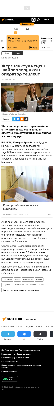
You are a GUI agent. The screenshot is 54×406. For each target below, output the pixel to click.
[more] (49, 214)
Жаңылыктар (28, 279)
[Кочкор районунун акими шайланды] (27, 184)
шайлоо (39, 279)
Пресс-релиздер (24, 354)
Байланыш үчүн (8, 354)
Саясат (19, 326)
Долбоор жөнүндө (9, 350)
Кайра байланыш (9, 371)
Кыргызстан (7, 279)
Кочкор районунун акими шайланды (20, 207)
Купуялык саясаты (9, 361)
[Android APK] (9, 379)
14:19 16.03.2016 (8, 79)
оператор (6, 285)
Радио (29, 326)
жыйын (42, 285)
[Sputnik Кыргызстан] (8, 20)
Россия (39, 326)
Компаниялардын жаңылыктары (15, 357)
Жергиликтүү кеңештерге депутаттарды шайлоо (21, 290)
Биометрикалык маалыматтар (24, 285)
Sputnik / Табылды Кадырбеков (15, 114)
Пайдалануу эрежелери (29, 350)
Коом (17, 279)
